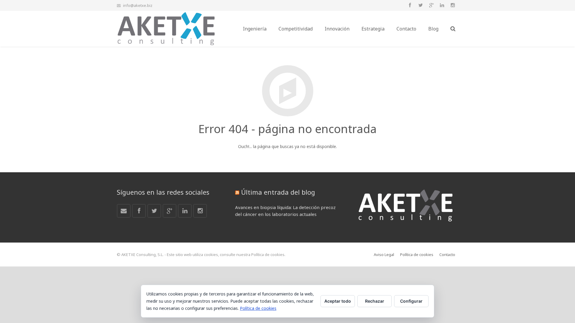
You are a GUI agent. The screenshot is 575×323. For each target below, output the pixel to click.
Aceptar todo (337, 301)
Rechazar (374, 301)
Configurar (411, 301)
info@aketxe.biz (137, 5)
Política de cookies (258, 308)
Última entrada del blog (278, 192)
